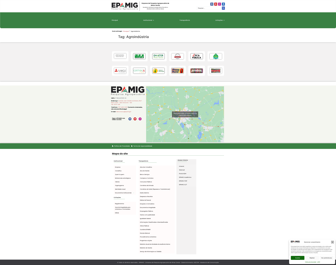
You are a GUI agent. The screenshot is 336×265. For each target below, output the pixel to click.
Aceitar (297, 258)
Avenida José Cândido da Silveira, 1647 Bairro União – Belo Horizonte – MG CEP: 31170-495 (126, 102)
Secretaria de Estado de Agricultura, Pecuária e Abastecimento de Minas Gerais (155, 8)
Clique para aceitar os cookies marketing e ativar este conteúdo (185, 114)
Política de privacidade (310, 262)
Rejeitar (312, 258)
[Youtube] (215, 4)
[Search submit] (223, 8)
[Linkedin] (223, 4)
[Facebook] (211, 4)
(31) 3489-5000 (123, 107)
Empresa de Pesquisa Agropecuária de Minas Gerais (155, 4)
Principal (126, 31)
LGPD (318, 262)
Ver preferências (326, 258)
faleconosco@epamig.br (123, 112)
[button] (332, 242)
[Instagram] (219, 4)
